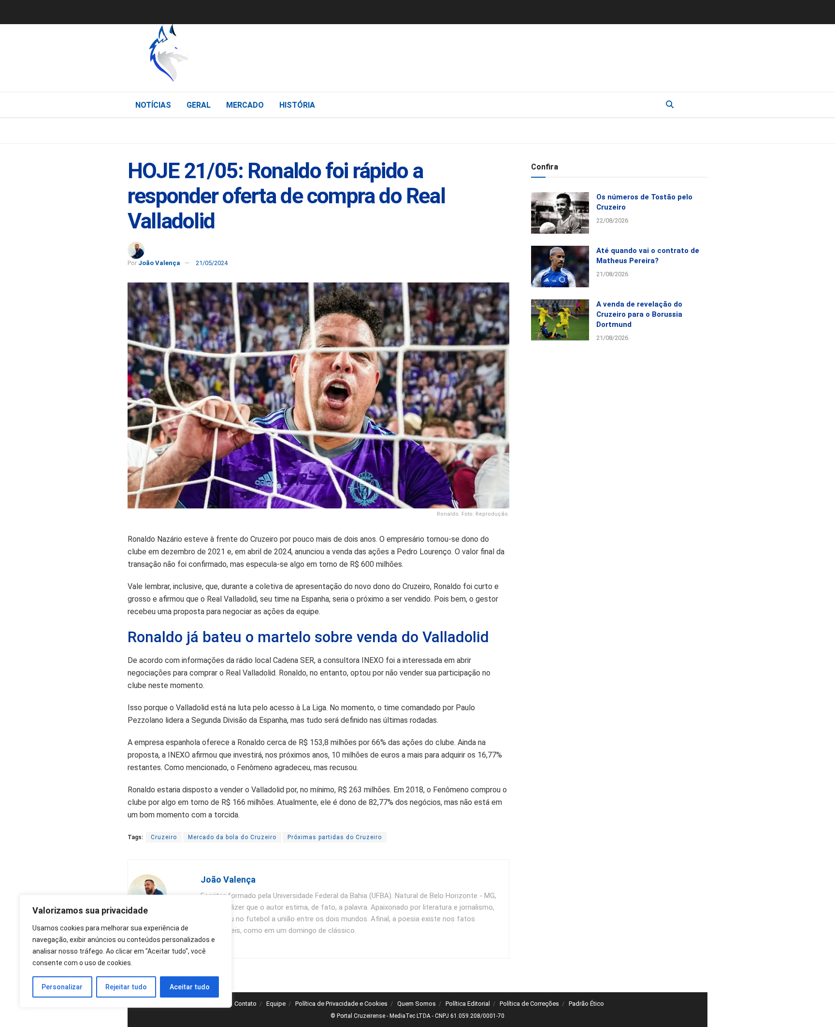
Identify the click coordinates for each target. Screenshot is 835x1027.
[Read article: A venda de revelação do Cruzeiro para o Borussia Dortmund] (560, 320)
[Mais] (699, 104)
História (297, 105)
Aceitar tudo (190, 987)
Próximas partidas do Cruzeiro (335, 837)
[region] (125, 951)
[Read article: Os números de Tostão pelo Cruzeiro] (560, 213)
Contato (245, 1003)
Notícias (153, 105)
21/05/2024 (212, 263)
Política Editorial (468, 1003)
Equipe (276, 1003)
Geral (199, 105)
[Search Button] (670, 105)
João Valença (159, 263)
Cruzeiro (164, 837)
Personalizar (62, 987)
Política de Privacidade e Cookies (341, 1003)
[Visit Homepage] (219, 55)
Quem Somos (416, 1003)
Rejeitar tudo (126, 987)
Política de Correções (529, 1003)
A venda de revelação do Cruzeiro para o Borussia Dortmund (639, 314)
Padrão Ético (586, 1003)
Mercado (245, 105)
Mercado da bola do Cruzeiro (232, 837)
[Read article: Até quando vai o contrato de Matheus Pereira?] (560, 266)
